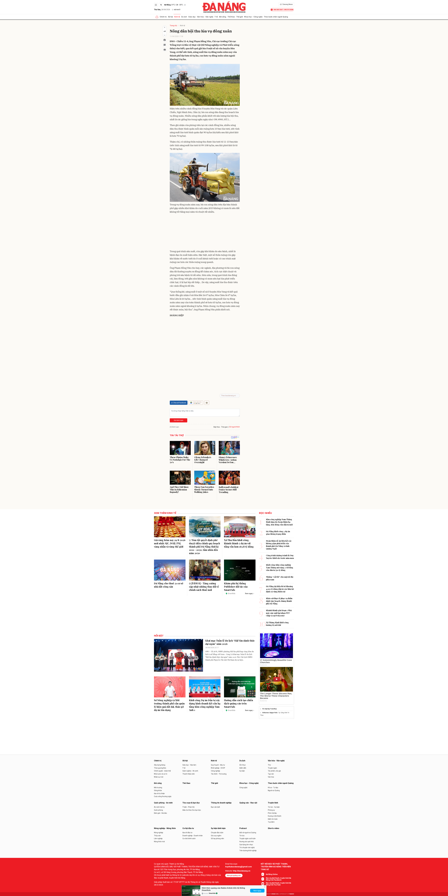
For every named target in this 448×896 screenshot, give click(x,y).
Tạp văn (271, 774)
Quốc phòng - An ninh (163, 803)
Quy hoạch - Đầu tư (218, 765)
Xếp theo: (216, 427)
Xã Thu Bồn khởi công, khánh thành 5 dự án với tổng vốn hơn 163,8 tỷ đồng (239, 543)
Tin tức (242, 836)
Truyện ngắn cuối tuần (247, 838)
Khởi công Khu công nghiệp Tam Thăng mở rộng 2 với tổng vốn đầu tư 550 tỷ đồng (279, 567)
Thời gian (224, 427)
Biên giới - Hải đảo (160, 813)
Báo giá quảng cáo (234, 875)
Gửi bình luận (178, 420)
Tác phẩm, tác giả (274, 771)
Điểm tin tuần (273, 819)
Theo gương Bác (160, 768)
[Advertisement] (205, 232)
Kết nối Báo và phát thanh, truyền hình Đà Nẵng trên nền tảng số (276, 867)
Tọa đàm (271, 822)
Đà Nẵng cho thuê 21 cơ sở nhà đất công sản (168, 585)
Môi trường (158, 787)
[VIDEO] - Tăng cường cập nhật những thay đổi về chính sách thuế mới (204, 586)
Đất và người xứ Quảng (247, 832)
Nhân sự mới (158, 777)
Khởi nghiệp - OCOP (218, 768)
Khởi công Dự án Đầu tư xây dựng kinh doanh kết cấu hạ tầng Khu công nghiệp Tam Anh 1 (204, 705)
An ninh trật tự (159, 807)
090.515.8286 (288, 9)
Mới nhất (177, 9)
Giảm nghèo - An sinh (190, 771)
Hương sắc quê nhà (246, 841)
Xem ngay (257, 891)
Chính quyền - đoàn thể (162, 771)
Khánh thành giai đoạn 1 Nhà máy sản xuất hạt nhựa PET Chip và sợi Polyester (279, 613)
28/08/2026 (162, 9)
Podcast (243, 828)
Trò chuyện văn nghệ (246, 847)
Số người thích (234, 427)
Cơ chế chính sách (189, 838)
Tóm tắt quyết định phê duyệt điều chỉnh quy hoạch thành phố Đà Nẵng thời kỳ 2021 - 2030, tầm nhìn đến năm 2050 (204, 546)
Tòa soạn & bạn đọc (191, 803)
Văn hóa (271, 777)
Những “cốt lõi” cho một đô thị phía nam (279, 578)
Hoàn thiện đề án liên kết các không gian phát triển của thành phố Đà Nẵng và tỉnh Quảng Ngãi (279, 545)
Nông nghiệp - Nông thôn (165, 828)
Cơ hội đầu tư (188, 828)
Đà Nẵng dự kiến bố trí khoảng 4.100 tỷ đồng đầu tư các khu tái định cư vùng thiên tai (280, 589)
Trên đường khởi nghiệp (248, 850)
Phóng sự (271, 810)
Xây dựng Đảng (159, 765)
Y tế (216, 17)
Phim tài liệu (272, 813)
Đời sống (222, 17)
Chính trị (163, 17)
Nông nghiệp (158, 832)
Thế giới (239, 17)
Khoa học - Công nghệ (253, 17)
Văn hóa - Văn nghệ (205, 17)
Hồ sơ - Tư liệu (273, 787)
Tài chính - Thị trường (218, 774)
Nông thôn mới (159, 841)
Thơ (269, 765)
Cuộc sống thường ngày (162, 796)
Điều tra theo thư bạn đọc (191, 810)
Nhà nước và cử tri (160, 774)
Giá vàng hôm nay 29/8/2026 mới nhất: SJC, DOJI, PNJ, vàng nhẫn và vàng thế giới (169, 543)
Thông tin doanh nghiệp (221, 803)
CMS (275, 894)
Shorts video (273, 828)
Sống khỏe (158, 790)
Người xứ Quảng (274, 790)
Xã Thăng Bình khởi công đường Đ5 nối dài (277, 623)
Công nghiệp (215, 771)
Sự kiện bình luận (218, 828)
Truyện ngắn (272, 768)
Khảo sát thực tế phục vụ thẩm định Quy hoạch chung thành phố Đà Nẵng (279, 601)
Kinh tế (177, 17)
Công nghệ (243, 787)
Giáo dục (192, 17)
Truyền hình (273, 803)
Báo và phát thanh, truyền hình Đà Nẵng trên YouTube (278, 884)
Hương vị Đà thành (274, 816)
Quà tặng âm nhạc (246, 845)
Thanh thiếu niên (188, 774)
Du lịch (184, 17)
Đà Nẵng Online (272, 874)
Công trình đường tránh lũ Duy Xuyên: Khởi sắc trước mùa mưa (280, 556)
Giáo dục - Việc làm (189, 765)
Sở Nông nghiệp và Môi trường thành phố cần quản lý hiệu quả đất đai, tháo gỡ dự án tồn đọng (169, 705)
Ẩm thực (242, 765)
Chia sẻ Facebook (179, 403)
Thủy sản (157, 836)
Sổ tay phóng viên (217, 838)
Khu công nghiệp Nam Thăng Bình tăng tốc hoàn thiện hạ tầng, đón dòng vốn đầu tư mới (279, 522)
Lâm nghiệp (158, 838)
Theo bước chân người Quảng (276, 17)
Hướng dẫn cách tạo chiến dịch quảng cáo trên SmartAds (238, 703)
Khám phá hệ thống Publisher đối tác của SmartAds (235, 586)
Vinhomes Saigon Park (269, 712)
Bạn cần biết (215, 807)
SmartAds (212, 893)
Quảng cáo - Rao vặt (248, 803)
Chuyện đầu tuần (217, 832)
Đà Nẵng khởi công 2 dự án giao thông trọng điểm (278, 532)
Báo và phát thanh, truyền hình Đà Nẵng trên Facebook (278, 879)
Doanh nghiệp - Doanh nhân (192, 836)
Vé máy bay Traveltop (269, 709)
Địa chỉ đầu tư (187, 832)
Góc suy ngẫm (216, 836)
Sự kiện (242, 771)
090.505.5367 (278, 9)
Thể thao (231, 17)
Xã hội (170, 17)
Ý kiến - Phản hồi (188, 807)
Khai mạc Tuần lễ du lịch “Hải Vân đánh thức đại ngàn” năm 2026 (230, 642)
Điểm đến (242, 768)
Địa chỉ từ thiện (159, 793)
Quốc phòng (158, 810)
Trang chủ (173, 25)
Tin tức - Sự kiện (274, 807)
